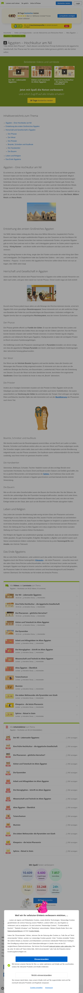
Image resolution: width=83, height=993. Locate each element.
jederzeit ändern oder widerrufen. (60, 946)
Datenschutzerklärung (15, 931)
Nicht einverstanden (41, 975)
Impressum (49, 987)
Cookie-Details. (34, 931)
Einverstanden (41, 959)
